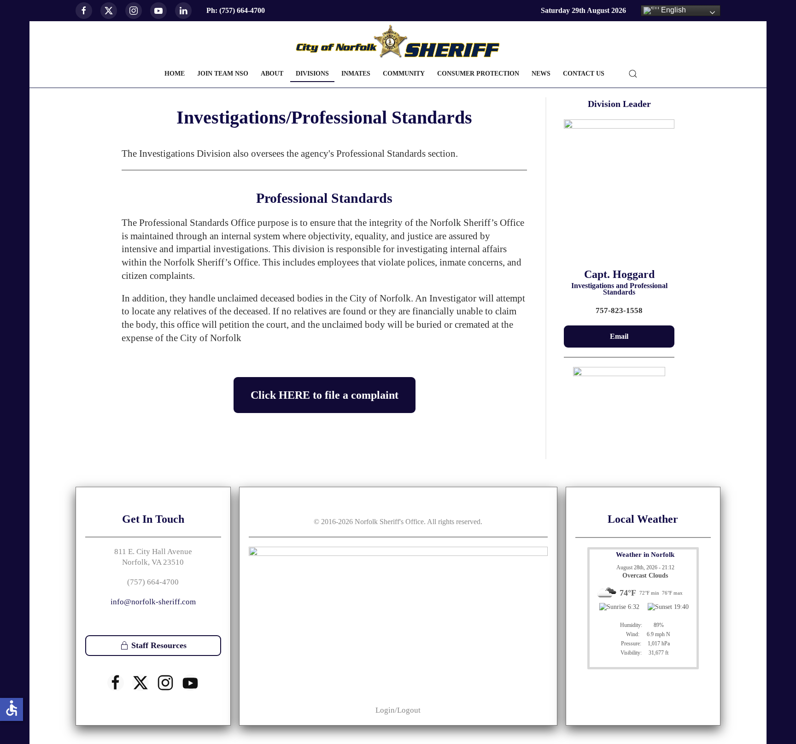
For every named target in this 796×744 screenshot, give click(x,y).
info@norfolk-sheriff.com (153, 601)
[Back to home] (398, 42)
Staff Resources (159, 645)
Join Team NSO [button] (222, 73)
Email (619, 336)
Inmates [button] (355, 73)
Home (174, 73)
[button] (633, 74)
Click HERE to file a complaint (324, 395)
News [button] (541, 73)
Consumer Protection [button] (478, 73)
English (672, 10)
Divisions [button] (312, 73)
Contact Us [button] (583, 73)
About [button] (272, 73)
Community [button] (404, 73)
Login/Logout (398, 710)
